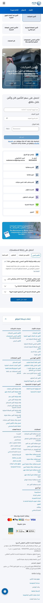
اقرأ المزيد (12, 83)
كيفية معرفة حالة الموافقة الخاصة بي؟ (27, 286)
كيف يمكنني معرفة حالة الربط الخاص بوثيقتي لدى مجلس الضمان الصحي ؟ (23, 279)
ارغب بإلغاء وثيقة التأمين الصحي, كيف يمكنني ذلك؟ (23, 261)
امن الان (21, 137)
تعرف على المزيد (21, 299)
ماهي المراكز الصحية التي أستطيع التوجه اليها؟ (24, 292)
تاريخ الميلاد (35, 114)
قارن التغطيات (30, 83)
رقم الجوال (35, 124)
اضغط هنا (36, 271)
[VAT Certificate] (10, 531)
